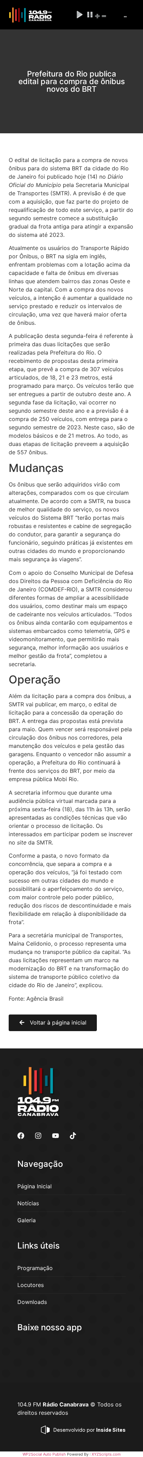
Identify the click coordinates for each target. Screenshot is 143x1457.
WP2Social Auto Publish (44, 1454)
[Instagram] (38, 1136)
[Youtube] (55, 1136)
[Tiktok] (73, 1136)
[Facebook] (21, 1136)
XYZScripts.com (106, 1454)
